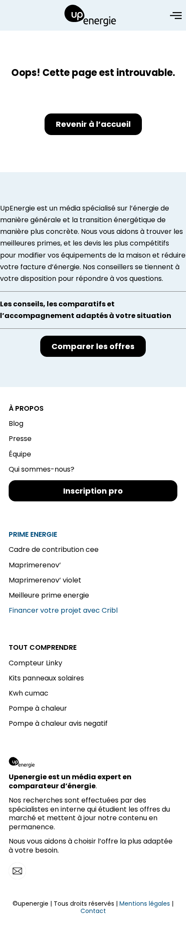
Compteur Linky (35, 663)
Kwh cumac (28, 693)
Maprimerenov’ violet (45, 580)
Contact (93, 911)
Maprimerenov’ (35, 565)
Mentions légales (144, 903)
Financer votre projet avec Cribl (63, 610)
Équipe (20, 454)
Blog (16, 423)
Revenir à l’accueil (93, 124)
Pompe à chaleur (38, 708)
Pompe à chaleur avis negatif (58, 723)
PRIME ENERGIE (33, 534)
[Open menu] (176, 15)
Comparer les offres (93, 346)
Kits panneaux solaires (46, 678)
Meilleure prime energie (49, 595)
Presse (20, 439)
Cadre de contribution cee (54, 549)
